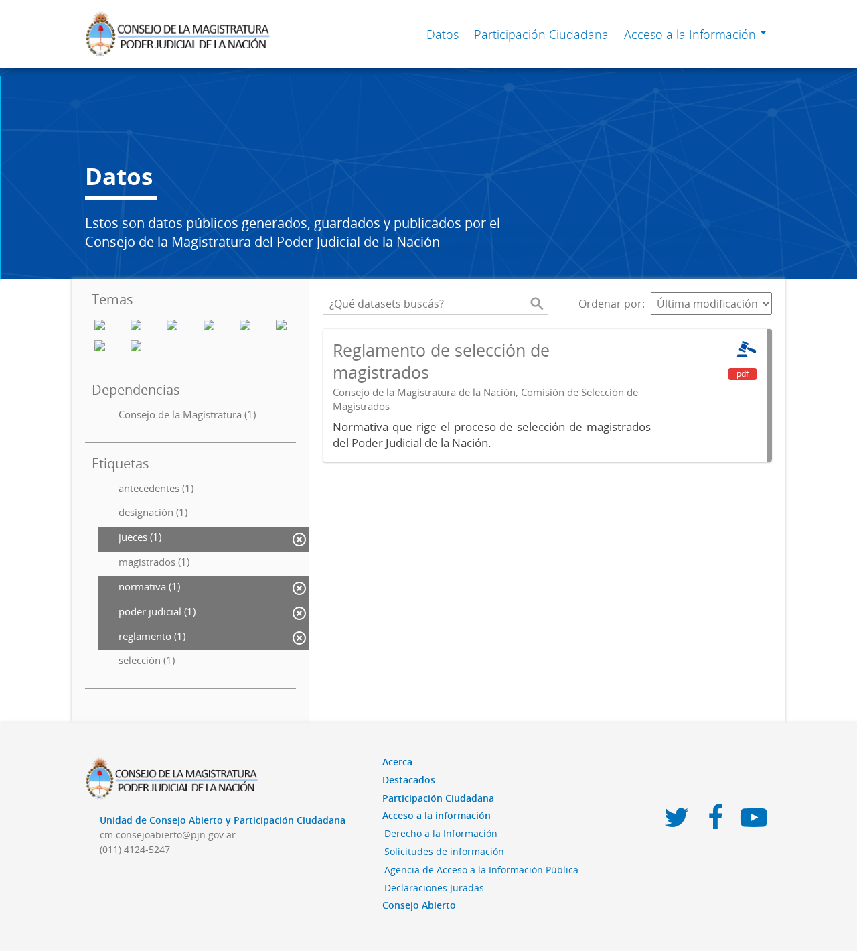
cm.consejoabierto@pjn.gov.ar (168, 834)
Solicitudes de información (444, 851)
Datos (442, 34)
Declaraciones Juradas (434, 887)
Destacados (408, 779)
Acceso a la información (436, 815)
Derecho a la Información (440, 833)
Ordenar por (610, 303)
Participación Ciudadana (541, 34)
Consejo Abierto (419, 905)
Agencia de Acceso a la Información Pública (481, 869)
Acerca (397, 761)
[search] (537, 303)
